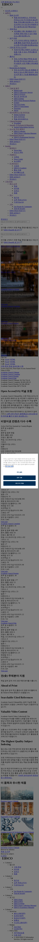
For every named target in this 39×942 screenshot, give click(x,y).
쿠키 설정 (19, 472)
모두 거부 (19, 477)
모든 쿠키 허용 (19, 483)
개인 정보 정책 (9, 466)
